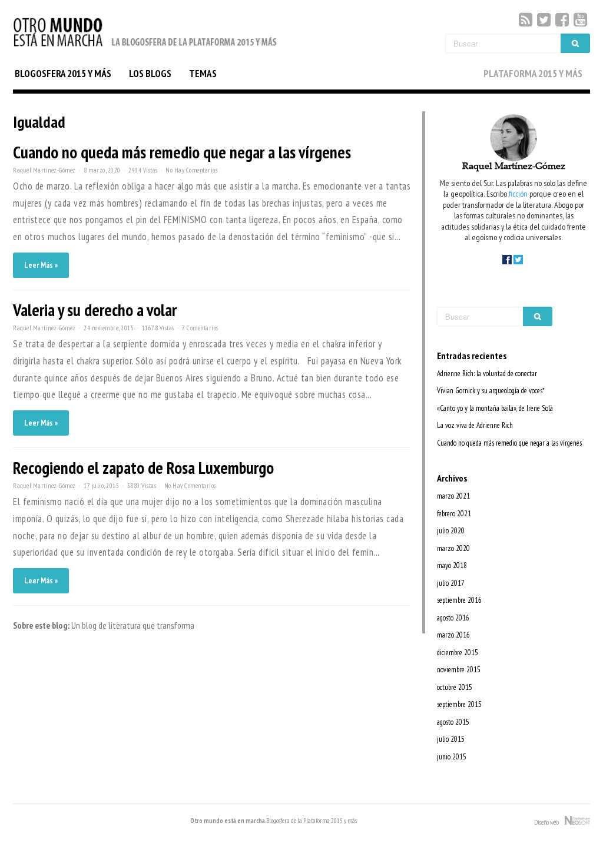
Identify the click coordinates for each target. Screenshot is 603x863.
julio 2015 (451, 739)
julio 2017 (451, 583)
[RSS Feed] (525, 20)
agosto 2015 (453, 722)
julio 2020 (451, 531)
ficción (518, 193)
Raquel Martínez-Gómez (44, 170)
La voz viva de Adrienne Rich (475, 425)
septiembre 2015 (459, 704)
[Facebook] (562, 20)
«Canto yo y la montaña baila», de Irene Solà (495, 408)
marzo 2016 (453, 635)
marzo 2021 (453, 496)
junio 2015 (451, 757)
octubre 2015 (454, 687)
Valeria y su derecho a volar (95, 310)
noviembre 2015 (459, 670)
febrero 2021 (454, 514)
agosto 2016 (453, 618)
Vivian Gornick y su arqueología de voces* (491, 391)
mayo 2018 (452, 565)
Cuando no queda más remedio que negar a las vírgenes (182, 152)
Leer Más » (41, 265)
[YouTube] (580, 20)
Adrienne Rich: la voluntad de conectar (487, 374)
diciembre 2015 (457, 653)
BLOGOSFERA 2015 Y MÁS (63, 73)
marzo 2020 (453, 548)
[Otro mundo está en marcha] (145, 47)
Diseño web (549, 822)
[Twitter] (544, 20)
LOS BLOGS (150, 73)
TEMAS (203, 73)
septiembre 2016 (459, 600)
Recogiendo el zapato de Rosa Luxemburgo (143, 468)
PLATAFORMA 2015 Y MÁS (532, 73)
